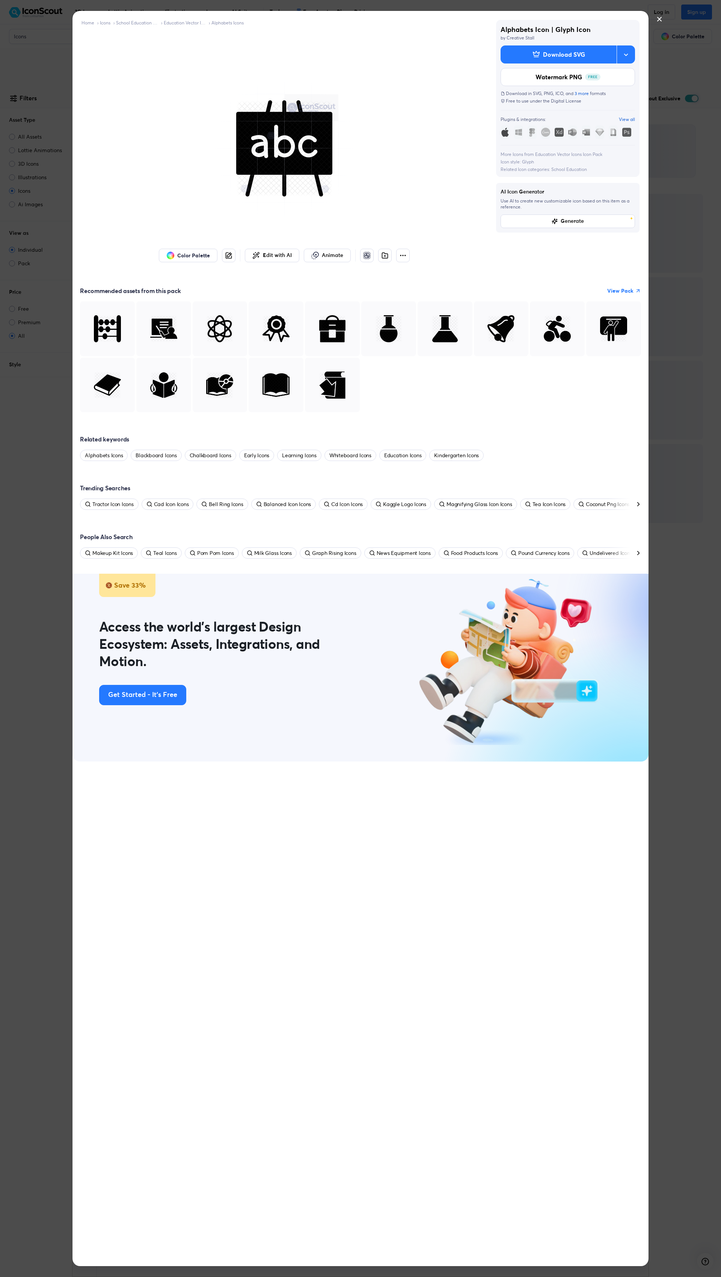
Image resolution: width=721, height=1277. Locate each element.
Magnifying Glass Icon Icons (479, 504)
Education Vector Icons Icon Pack (185, 23)
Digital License (566, 101)
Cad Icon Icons (171, 504)
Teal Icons (165, 553)
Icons (105, 23)
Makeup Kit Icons (112, 553)
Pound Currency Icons (543, 553)
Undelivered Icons (611, 553)
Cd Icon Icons (347, 504)
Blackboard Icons (156, 455)
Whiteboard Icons (350, 455)
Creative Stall (520, 38)
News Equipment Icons (404, 553)
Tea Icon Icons (549, 504)
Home (87, 23)
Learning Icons (299, 455)
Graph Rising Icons (334, 553)
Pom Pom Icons (215, 553)
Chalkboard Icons (210, 455)
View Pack (620, 290)
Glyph (528, 162)
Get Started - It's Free (142, 695)
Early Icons (256, 455)
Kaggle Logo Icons (404, 504)
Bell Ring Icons (226, 504)
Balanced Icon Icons (287, 504)
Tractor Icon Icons (113, 504)
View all (627, 119)
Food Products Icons (474, 553)
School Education (569, 169)
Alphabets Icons (227, 23)
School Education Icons (137, 23)
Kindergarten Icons (456, 455)
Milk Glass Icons (273, 553)
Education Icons (402, 455)
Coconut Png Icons (607, 504)
